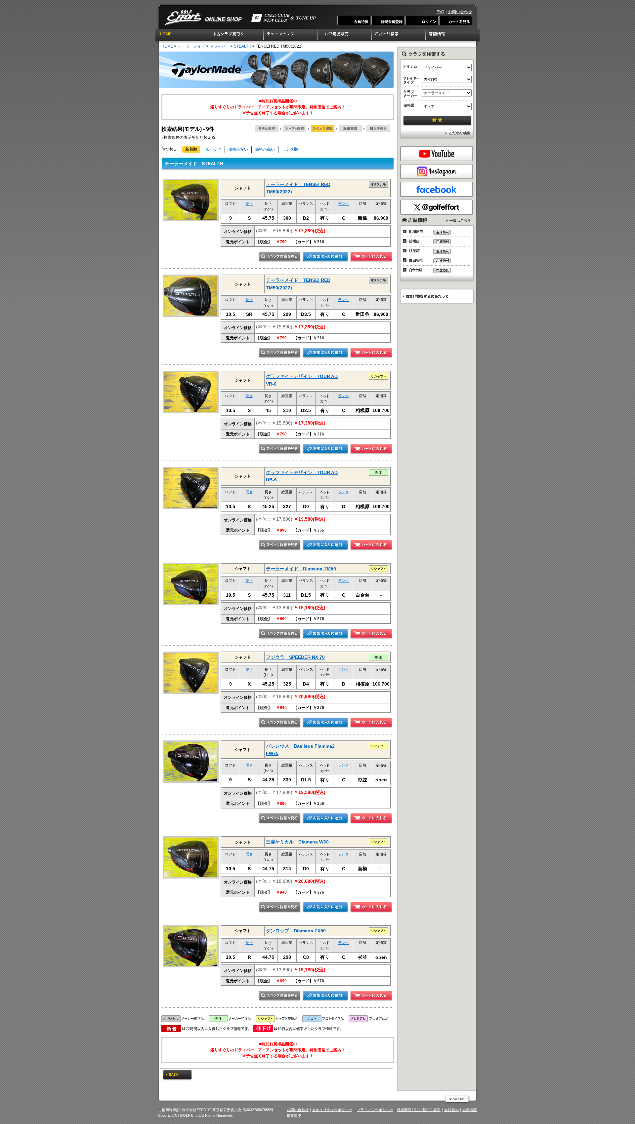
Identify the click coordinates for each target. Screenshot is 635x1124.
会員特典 (354, 20)
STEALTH (242, 46)
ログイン (422, 20)
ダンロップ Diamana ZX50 (296, 930)
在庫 (442, 232)
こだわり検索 (399, 36)
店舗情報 (453, 36)
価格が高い (265, 149)
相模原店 (415, 232)
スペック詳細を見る (279, 257)
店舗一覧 (458, 220)
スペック (213, 149)
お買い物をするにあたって (436, 296)
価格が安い (238, 149)
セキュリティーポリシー (332, 1110)
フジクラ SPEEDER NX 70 (295, 657)
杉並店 (415, 251)
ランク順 (290, 149)
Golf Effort (240, 18)
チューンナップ (291, 36)
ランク (343, 204)
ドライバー (220, 46)
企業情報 (469, 1110)
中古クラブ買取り (236, 36)
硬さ (249, 204)
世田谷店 (415, 260)
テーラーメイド (191, 46)
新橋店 (415, 241)
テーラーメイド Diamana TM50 (301, 568)
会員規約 (451, 1110)
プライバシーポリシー (375, 1110)
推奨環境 (294, 1115)
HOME (182, 36)
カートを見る (455, 20)
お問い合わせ (460, 12)
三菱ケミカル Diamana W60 (297, 841)
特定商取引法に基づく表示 (419, 1110)
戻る (177, 1075)
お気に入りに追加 (325, 257)
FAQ (440, 12)
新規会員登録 (388, 20)
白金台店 (415, 270)
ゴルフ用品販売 (345, 36)
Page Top (457, 1099)
